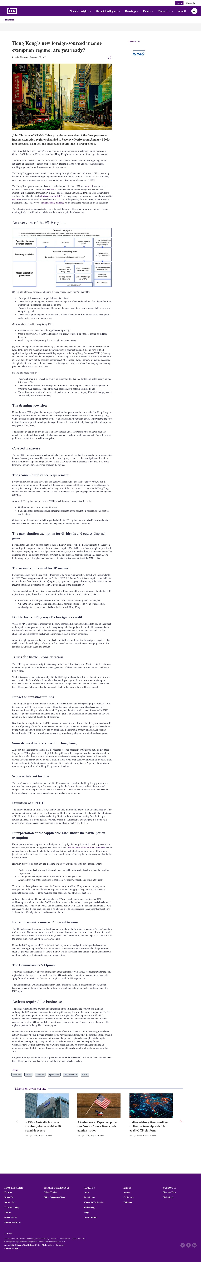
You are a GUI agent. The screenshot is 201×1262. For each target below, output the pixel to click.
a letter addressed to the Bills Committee (86, 847)
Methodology (89, 1207)
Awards (126, 1192)
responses (16, 199)
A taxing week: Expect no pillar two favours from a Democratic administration (97, 1126)
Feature (28, 1074)
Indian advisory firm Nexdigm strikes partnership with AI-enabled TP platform (148, 1126)
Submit (182, 11)
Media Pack (168, 1197)
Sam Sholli (32, 1135)
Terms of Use (21, 1244)
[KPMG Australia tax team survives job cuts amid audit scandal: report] (47, 1105)
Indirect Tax (9, 1202)
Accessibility (9, 1244)
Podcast (7, 1212)
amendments (51, 189)
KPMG (85, 1074)
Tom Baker (136, 1135)
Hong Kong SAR (70, 1074)
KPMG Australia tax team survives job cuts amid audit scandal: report (43, 1126)
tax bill (89, 186)
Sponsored (9, 19)
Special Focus (54, 1074)
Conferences (128, 1197)
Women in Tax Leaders (94, 1202)
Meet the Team (169, 1192)
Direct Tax (40, 1074)
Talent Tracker (50, 1192)
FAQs (86, 1212)
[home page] (19, 11)
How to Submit (90, 1217)
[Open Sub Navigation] (90, 11)
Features (8, 1192)
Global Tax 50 (10, 1217)
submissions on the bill (49, 195)
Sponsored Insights (12, 1222)
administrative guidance (53, 202)
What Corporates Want (54, 1197)
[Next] (181, 1121)
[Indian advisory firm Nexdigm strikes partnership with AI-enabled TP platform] (151, 1105)
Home (86, 1192)
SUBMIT (8, 1233)
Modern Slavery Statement (53, 1244)
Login (179, 2)
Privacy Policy (34, 1244)
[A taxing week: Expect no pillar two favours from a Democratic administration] (99, 1105)
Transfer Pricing (11, 1207)
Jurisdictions (89, 1197)
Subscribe (190, 2)
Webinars (127, 1202)
